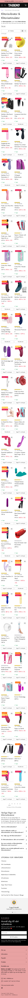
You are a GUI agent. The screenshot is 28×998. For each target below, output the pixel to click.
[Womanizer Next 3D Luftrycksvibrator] (7, 286)
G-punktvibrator (5, 878)
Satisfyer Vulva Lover (20, 297)
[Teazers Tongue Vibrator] (7, 687)
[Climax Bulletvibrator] (7, 502)
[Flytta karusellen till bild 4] (15, 912)
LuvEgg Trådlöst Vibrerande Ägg (5, 331)
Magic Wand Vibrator (6, 885)
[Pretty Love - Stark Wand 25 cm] (7, 225)
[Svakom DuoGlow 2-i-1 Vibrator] (7, 565)
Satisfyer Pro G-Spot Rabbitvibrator (6, 394)
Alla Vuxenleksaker (6, 864)
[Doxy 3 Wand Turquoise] (20, 658)
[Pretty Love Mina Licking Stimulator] (20, 382)
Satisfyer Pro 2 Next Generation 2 (6, 54)
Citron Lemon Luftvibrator (18, 54)
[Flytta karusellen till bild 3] (14, 912)
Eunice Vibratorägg (19, 697)
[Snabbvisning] (11, 38)
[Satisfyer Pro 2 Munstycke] (7, 627)
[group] (7, 51)
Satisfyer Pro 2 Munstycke (5, 639)
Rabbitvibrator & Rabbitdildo (8, 874)
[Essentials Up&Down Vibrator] (7, 441)
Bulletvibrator (4, 881)
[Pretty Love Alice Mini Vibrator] (7, 195)
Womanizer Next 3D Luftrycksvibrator (6, 298)
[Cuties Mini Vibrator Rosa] (20, 256)
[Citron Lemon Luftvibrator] (20, 42)
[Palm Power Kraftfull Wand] (20, 502)
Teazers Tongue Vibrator (5, 699)
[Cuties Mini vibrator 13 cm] (20, 776)
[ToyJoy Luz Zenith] (20, 717)
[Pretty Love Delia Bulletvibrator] (7, 658)
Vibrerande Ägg (5, 892)
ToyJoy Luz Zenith (19, 728)
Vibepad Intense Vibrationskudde (19, 483)
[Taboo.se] (14, 5)
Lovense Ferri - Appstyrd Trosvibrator (7, 788)
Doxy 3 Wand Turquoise (18, 668)
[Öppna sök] (4, 5)
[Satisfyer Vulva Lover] (20, 286)
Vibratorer (3, 861)
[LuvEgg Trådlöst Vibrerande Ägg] (7, 319)
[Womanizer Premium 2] (20, 319)
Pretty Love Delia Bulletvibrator (5, 668)
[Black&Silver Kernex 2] (7, 749)
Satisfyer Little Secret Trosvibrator (7, 115)
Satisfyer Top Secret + (20, 84)
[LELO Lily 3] (20, 749)
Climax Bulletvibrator (7, 512)
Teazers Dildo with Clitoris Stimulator (19, 423)
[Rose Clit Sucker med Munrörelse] (20, 533)
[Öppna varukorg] (25, 5)
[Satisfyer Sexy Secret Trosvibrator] (20, 351)
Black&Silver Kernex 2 (7, 759)
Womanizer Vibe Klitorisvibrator (6, 728)
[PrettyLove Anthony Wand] (7, 472)
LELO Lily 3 (17, 759)
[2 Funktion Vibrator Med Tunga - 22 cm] (20, 441)
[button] (14, 827)
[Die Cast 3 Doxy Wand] (20, 565)
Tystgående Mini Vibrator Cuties (5, 144)
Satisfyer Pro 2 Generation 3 (5, 176)
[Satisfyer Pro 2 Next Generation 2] (7, 42)
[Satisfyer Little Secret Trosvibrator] (7, 103)
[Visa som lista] (25, 30)
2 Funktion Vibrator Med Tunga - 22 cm (19, 453)
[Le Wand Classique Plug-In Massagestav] (20, 627)
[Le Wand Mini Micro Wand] (7, 412)
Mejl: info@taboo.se (8, 978)
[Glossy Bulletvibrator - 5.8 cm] (7, 73)
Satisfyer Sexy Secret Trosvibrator (20, 363)
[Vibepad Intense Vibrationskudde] (20, 472)
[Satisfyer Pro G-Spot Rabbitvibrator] (7, 382)
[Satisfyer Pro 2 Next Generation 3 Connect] (20, 134)
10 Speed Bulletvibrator (18, 176)
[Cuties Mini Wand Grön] (7, 256)
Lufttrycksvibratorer (6, 868)
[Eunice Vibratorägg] (20, 687)
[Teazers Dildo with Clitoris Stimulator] (20, 412)
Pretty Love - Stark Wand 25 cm (6, 237)
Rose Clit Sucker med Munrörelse (20, 544)
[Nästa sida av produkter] (20, 803)
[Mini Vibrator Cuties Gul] (20, 598)
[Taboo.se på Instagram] (2, 988)
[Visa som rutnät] (22, 30)
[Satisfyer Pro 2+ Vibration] (20, 195)
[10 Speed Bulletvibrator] (20, 164)
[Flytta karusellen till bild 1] (12, 912)
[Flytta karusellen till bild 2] (13, 912)
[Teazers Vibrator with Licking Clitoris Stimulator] (20, 225)
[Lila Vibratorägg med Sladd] (7, 351)
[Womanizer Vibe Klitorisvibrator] (7, 717)
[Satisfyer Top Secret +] (20, 73)
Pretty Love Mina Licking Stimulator (19, 392)
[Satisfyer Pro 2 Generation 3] (7, 164)
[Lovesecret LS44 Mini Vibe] (20, 103)
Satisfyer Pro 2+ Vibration (18, 207)
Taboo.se (11, 993)
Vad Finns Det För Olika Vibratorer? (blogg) (12, 895)
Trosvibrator (4, 888)
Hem (2, 10)
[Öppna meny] (2, 5)
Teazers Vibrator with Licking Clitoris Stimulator (20, 237)
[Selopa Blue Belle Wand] (7, 598)
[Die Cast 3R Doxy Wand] (7, 533)
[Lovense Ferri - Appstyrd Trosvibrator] (7, 776)
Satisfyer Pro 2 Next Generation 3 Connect (20, 146)
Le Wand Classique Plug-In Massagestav (19, 638)
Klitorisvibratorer (5, 871)
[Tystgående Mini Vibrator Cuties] (7, 134)
